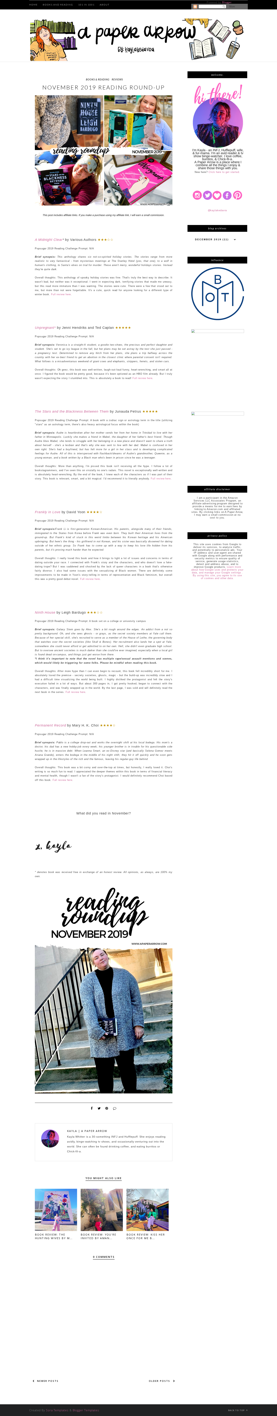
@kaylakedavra (217, 210)
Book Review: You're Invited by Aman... (98, 1236)
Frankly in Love (47, 512)
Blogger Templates (86, 1410)
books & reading (97, 79)
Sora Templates (57, 1410)
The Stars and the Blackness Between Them (72, 411)
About (104, 4)
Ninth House (45, 612)
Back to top (236, 1410)
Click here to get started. (224, 172)
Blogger (226, 2)
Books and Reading (58, 4)
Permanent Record (50, 725)
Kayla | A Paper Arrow (87, 1131)
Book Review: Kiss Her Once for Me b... (145, 1236)
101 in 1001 (86, 4)
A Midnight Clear (49, 240)
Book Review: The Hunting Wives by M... (54, 1236)
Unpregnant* (45, 328)
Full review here (61, 294)
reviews (117, 79)
